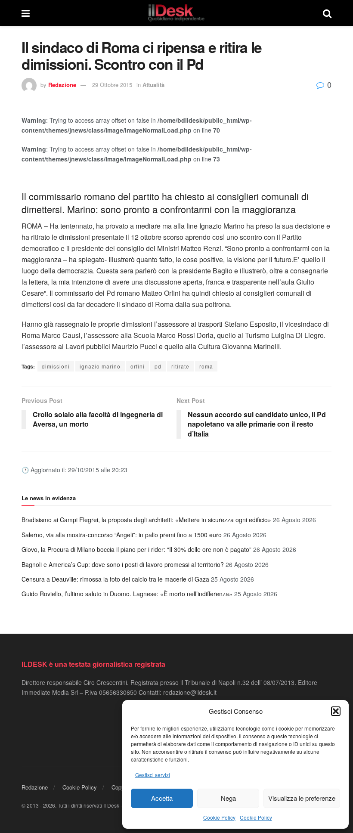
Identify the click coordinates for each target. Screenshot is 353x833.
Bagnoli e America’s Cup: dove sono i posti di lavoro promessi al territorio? (123, 564)
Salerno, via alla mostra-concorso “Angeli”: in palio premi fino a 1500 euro (122, 534)
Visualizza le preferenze (301, 797)
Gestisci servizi (152, 774)
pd (158, 366)
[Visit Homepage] (176, 13)
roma (206, 366)
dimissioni (56, 366)
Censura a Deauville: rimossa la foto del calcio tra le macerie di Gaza (115, 579)
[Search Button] (327, 13)
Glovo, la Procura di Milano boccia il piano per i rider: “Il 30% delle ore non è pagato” (136, 549)
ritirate (180, 366)
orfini (137, 366)
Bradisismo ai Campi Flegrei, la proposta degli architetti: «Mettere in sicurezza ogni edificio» (146, 519)
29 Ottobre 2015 (112, 85)
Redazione (62, 85)
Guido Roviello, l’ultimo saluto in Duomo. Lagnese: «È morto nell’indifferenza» (127, 593)
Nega (228, 797)
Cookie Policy (219, 817)
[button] (335, 711)
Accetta (162, 797)
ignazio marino (100, 366)
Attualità (153, 85)
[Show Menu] (26, 13)
